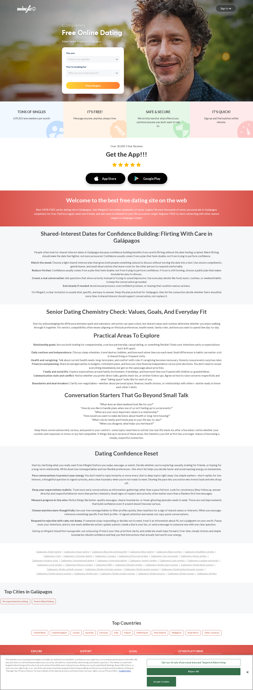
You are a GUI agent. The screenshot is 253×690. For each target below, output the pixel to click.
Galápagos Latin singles (172, 560)
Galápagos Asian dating (76, 551)
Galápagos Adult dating (48, 551)
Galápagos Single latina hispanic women (182, 569)
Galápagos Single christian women (103, 569)
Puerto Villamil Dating (44, 601)
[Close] (247, 672)
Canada (76, 632)
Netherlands (142, 632)
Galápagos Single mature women (54, 573)
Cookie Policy (125, 671)
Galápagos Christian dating (77, 556)
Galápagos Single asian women (161, 564)
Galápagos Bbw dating (142, 551)
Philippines (177, 632)
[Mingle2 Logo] (26, 8)
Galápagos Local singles (49, 564)
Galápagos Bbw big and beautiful (109, 551)
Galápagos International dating (77, 560)
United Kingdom (59, 632)
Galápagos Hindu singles (194, 556)
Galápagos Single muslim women (117, 573)
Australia (89, 632)
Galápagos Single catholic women (65, 569)
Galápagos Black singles (169, 551)
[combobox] (93, 59)
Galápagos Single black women (197, 564)
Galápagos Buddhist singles (199, 551)
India (116, 632)
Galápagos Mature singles (79, 564)
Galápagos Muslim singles (129, 564)
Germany (103, 632)
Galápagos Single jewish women (141, 569)
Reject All (193, 671)
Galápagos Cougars (105, 556)
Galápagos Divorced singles (133, 556)
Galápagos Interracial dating (112, 560)
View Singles (93, 85)
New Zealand (160, 632)
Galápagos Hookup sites (45, 560)
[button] (226, 8)
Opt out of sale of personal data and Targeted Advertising (193, 662)
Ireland (127, 632)
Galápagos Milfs (104, 564)
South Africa (193, 632)
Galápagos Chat (52, 556)
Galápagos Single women (181, 573)
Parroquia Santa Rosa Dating (15, 601)
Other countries (211, 632)
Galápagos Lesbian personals (203, 560)
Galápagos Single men (86, 573)
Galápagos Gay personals (164, 556)
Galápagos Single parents (151, 573)
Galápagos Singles (207, 573)
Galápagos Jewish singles (143, 560)
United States (40, 632)
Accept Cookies (161, 681)
